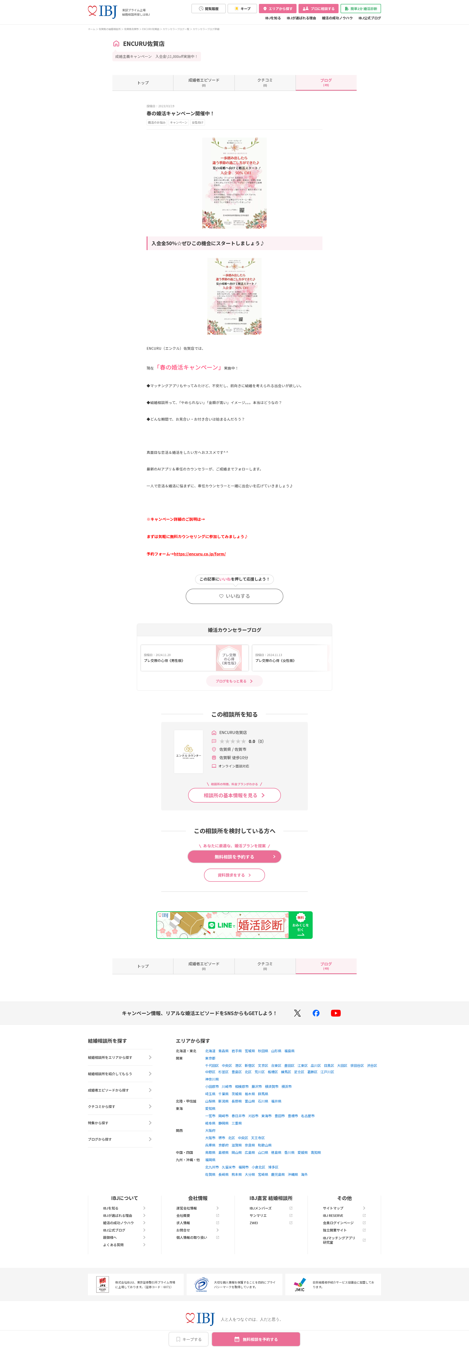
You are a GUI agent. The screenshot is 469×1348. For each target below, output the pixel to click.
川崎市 (227, 1086)
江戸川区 (327, 1071)
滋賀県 (237, 1145)
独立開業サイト (335, 1230)
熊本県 (237, 1174)
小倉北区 (258, 1167)
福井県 (276, 1101)
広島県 (250, 1152)
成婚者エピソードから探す (108, 1090)
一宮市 (210, 1115)
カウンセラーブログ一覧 (176, 29)
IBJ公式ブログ (370, 17)
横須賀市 (271, 1086)
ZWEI (254, 1222)
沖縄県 (293, 1174)
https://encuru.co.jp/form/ (200, 554)
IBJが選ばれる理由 (301, 17)
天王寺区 (258, 1137)
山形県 (276, 1050)
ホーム (91, 29)
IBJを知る (273, 17)
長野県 (237, 1101)
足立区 (299, 1071)
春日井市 (238, 1115)
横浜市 (286, 1086)
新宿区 (250, 1065)
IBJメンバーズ (261, 1208)
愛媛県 (303, 1152)
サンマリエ (258, 1215)
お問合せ (183, 1230)
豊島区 (237, 1071)
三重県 (237, 1123)
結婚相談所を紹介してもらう (110, 1073)
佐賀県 (210, 1174)
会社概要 (183, 1215)
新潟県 (223, 1101)
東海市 (266, 1115)
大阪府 (210, 1130)
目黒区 (329, 1065)
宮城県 (250, 1050)
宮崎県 (263, 1174)
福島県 (289, 1050)
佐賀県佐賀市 (131, 29)
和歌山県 (265, 1145)
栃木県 (250, 1093)
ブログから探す (100, 1139)
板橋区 (273, 1071)
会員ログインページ (338, 1222)
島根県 (223, 1152)
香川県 (289, 1152)
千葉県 (223, 1093)
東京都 (210, 1058)
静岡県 (223, 1123)
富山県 (250, 1101)
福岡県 (210, 1159)
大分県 (250, 1174)
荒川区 (260, 1071)
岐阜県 (210, 1123)
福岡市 (243, 1167)
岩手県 (237, 1050)
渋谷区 (372, 1065)
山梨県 (210, 1101)
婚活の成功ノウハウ (337, 17)
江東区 (303, 1065)
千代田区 (212, 1065)
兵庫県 (210, 1145)
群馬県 (263, 1093)
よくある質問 (113, 1244)
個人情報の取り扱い (191, 1237)
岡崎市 (223, 1115)
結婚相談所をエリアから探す (110, 1057)
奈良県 (250, 1145)
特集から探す (98, 1122)
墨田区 (289, 1065)
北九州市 (212, 1167)
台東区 (276, 1065)
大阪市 (210, 1137)
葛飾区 (312, 1071)
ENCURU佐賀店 (150, 29)
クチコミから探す (101, 1106)
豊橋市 (293, 1115)
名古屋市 (308, 1115)
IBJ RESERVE (333, 1215)
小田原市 (212, 1086)
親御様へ (110, 1237)
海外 (304, 1174)
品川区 (316, 1065)
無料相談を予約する (260, 1339)
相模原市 (242, 1086)
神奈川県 (212, 1079)
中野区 (210, 1071)
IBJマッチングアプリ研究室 (339, 1240)
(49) (326, 82)
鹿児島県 (278, 1174)
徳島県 (276, 1152)
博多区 (273, 1167)
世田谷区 (357, 1065)
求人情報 (183, 1222)
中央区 (227, 1065)
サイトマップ (333, 1208)
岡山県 (237, 1152)
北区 (248, 1071)
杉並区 (223, 1071)
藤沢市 (257, 1086)
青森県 (223, 1050)
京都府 (223, 1145)
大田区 (342, 1065)
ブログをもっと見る (231, 681)
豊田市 (280, 1115)
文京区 (263, 1065)
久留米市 (228, 1167)
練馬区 (286, 1071)
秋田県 (263, 1050)
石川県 (263, 1101)
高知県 (316, 1152)
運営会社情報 (186, 1208)
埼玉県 (210, 1093)
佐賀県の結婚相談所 (110, 29)
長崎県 (223, 1174)
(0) (204, 82)
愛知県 (210, 1108)
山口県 (263, 1152)
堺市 (221, 1137)
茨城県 (237, 1093)
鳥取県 (210, 1152)
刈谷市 (253, 1115)
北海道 (210, 1050)
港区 (238, 1065)
